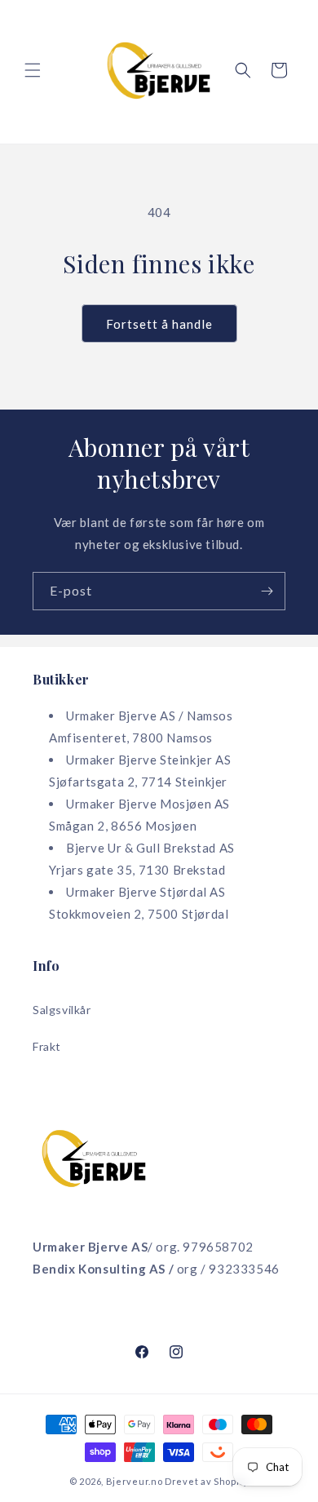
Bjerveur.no (134, 1481)
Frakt (47, 1046)
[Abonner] (267, 591)
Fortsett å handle (159, 324)
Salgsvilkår (62, 1010)
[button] (33, 70)
